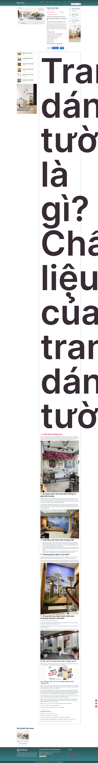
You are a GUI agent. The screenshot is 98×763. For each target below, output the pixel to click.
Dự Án (65, 1)
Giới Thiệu (47, 1)
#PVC (68, 721)
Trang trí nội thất (72, 751)
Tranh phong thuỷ (51, 12)
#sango (65, 721)
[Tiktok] (42, 756)
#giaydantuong (43, 721)
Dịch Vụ (59, 1)
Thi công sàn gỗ (72, 753)
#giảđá (70, 721)
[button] (43, 9)
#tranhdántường (57, 721)
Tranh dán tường (51, 9)
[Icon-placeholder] (45, 756)
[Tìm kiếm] (80, 4)
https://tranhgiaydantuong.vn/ (49, 703)
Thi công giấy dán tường (73, 754)
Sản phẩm (52, 1)
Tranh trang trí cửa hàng (52, 14)
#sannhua (62, 721)
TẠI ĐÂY (64, 21)
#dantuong (52, 721)
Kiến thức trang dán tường (74, 758)
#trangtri (48, 721)
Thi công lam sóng (72, 756)
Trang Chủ (41, 1)
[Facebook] (40, 756)
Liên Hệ (77, 1)
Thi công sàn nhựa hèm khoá (74, 755)
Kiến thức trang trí (72, 757)
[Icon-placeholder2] (43, 756)
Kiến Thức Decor (71, 1)
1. (51, 434)
